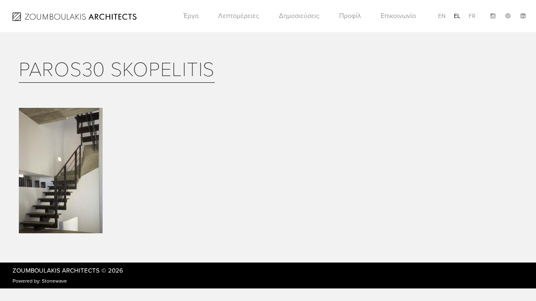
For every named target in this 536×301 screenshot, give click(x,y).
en (442, 16)
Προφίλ (350, 16)
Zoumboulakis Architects (56, 270)
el (457, 16)
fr (472, 16)
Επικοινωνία (398, 16)
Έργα (191, 16)
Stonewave (54, 281)
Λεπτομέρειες (238, 16)
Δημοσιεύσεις (299, 16)
